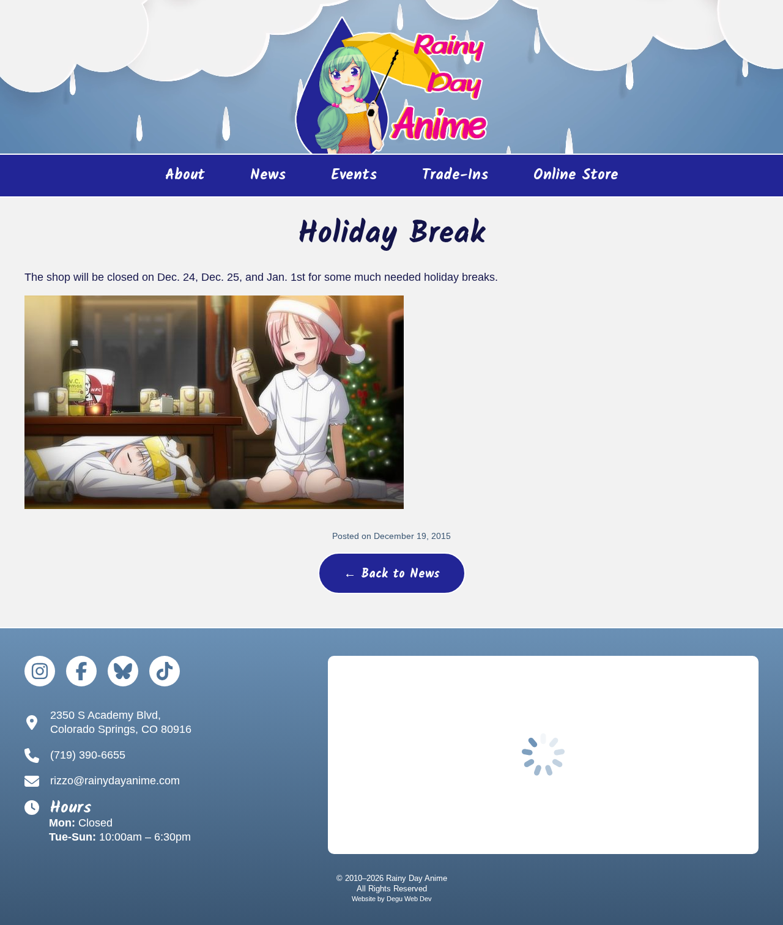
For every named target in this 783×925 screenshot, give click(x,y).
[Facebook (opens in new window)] (81, 671)
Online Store (564, 179)
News (268, 175)
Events (354, 175)
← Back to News (392, 574)
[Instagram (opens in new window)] (39, 671)
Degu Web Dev (409, 898)
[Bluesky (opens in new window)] (123, 671)
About (185, 175)
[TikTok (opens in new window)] (164, 671)
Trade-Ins (455, 175)
